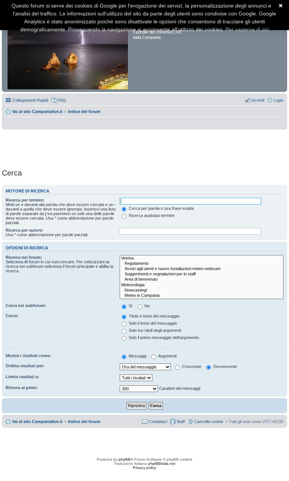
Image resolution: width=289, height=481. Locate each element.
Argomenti (166, 356)
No (146, 306)
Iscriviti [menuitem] (257, 100)
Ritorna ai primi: (22, 387)
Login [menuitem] (278, 100)
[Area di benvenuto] (201, 279)
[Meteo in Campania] (201, 295)
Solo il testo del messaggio (152, 323)
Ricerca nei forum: (24, 257)
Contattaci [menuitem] (158, 421)
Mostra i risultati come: (28, 355)
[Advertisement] (144, 146)
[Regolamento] (201, 263)
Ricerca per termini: (25, 200)
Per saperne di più (247, 29)
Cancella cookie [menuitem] (208, 421)
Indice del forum (84, 111)
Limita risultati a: (22, 376)
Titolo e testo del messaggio (153, 316)
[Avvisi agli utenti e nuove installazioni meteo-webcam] (201, 269)
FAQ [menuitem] (62, 100)
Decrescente (224, 366)
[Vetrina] (201, 258)
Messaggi (137, 356)
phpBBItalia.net (161, 463)
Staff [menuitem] (180, 421)
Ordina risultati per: (25, 365)
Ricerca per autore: (24, 230)
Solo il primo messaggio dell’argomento (163, 337)
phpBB (125, 459)
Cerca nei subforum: (26, 305)
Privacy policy (144, 468)
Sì (130, 306)
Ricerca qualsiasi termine (151, 215)
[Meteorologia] (201, 285)
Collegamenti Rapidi (30, 100)
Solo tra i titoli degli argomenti (154, 330)
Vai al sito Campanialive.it (37, 111)
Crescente (191, 366)
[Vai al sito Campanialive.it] (68, 48)
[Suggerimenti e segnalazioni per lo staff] (201, 274)
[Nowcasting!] (201, 290)
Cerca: (12, 315)
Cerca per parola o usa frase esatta (161, 208)
